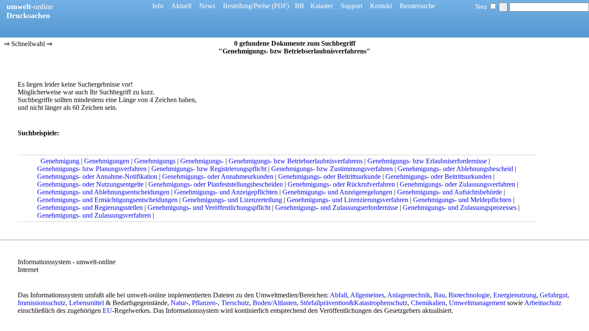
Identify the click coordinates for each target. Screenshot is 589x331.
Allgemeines (367, 295)
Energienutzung (514, 295)
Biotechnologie (469, 295)
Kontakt (381, 5)
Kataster (321, 5)
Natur (178, 302)
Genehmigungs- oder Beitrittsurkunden (438, 176)
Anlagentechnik (408, 295)
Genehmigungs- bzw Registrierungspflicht (208, 168)
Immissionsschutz (42, 302)
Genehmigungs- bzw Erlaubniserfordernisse (427, 161)
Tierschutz (235, 302)
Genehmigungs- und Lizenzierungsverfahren (347, 199)
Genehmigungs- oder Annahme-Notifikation (97, 176)
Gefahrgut (553, 295)
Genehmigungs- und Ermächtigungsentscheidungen (107, 199)
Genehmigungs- (202, 161)
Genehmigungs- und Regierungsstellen (90, 207)
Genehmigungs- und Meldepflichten (462, 199)
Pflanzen (204, 302)
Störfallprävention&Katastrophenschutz (353, 302)
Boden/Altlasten (275, 302)
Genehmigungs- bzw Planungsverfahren (92, 168)
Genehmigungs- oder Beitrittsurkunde (329, 176)
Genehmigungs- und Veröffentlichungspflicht (208, 207)
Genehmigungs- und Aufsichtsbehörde (449, 192)
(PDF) (280, 5)
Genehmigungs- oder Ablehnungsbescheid (455, 168)
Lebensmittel (86, 302)
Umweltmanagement (477, 302)
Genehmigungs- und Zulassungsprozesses (460, 207)
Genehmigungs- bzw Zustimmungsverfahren (332, 168)
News (207, 5)
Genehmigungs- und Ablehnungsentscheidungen (103, 192)
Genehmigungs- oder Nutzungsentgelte (90, 184)
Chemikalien (428, 302)
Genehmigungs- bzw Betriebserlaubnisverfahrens (296, 161)
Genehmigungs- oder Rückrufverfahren (341, 184)
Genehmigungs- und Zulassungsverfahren (94, 215)
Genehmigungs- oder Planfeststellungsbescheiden (215, 184)
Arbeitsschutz (542, 302)
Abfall (338, 295)
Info (157, 5)
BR (299, 5)
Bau (439, 295)
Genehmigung (60, 161)
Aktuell (181, 5)
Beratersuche (417, 5)
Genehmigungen (106, 161)
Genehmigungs (154, 161)
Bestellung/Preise (246, 5)
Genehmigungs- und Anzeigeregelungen (337, 192)
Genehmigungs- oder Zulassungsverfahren (457, 184)
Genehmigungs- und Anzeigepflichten (226, 192)
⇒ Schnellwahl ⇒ (28, 43)
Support (351, 5)
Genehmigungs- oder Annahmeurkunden (217, 176)
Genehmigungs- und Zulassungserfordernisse (336, 207)
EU (107, 310)
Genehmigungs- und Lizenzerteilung (232, 199)
